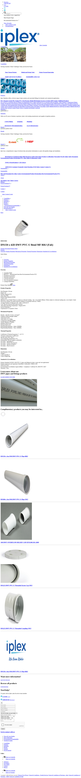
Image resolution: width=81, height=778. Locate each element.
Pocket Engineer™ (5, 183)
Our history (6, 763)
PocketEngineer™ (8, 208)
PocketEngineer (9, 26)
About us (6, 761)
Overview (3, 251)
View (13, 285)
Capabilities (3, 46)
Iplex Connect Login (10, 24)
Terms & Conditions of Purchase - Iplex (58, 775)
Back (2, 212)
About (2, 175)
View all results (7, 23)
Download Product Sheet (11, 248)
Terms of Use (21, 775)
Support (3, 144)
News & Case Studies (9, 736)
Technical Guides (8, 740)
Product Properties (10, 251)
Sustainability (4, 168)
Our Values (6, 764)
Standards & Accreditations (49, 251)
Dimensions (40, 251)
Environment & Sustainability (11, 739)
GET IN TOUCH (5, 680)
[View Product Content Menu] (1, 257)
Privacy (6, 767)
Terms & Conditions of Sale (16, 776)
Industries (3, 109)
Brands (2, 127)
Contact (3, 188)
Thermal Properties (31, 251)
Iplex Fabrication (8, 737)
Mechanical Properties (20, 251)
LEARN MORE (5, 377)
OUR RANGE (4, 686)
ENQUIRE (12, 377)
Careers (6, 766)
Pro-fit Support (7, 750)
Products (3, 78)
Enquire (3, 248)
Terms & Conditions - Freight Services (38, 775)
